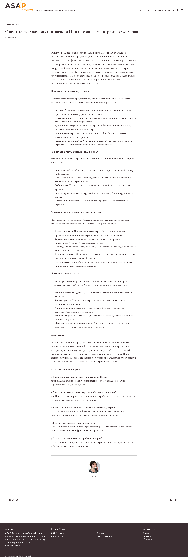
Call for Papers (104, 536)
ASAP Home (57, 533)
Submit (100, 533)
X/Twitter (147, 539)
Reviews (169, 10)
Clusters (145, 10)
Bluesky (146, 533)
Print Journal (57, 536)
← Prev (11, 500)
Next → (176, 500)
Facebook (147, 536)
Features (158, 10)
